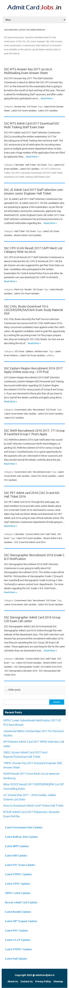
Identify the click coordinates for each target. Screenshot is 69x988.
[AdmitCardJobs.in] (34, 10)
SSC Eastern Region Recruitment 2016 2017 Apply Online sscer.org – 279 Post (33, 370)
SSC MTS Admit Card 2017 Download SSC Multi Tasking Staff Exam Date (31, 125)
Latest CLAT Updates (17, 940)
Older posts (13, 689)
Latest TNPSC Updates (18, 949)
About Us (13, 981)
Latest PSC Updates (16, 930)
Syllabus (29, 351)
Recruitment (39, 409)
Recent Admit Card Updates (27, 235)
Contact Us (26, 981)
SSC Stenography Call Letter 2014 (20, 670)
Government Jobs (23, 409)
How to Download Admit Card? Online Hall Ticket (33, 805)
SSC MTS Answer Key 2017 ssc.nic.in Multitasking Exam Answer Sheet (28, 70)
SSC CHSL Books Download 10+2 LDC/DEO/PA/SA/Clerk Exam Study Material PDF (33, 310)
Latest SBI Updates (16, 855)
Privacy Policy (43, 981)
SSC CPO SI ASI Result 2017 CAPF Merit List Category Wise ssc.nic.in (33, 249)
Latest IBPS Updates (17, 846)
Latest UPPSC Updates (18, 874)
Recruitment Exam (42, 472)
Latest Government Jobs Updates (24, 827)
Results (28, 289)
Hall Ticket (30, 165)
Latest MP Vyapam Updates (21, 921)
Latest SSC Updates (48, 110)
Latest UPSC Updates (17, 883)
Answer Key (20, 106)
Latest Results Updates (18, 912)
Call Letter (19, 165)
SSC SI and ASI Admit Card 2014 (29, 542)
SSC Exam (32, 106)
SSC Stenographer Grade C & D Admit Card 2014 (38, 666)
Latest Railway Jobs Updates (21, 837)
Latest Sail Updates (16, 958)
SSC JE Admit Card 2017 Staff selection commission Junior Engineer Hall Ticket (34, 191)
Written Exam (41, 351)
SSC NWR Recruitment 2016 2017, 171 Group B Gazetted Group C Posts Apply (34, 432)
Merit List (18, 289)
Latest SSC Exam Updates (24, 110)
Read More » (47, 98)
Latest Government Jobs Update (20, 413)
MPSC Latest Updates (17, 893)
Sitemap (58, 981)
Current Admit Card (35, 534)
